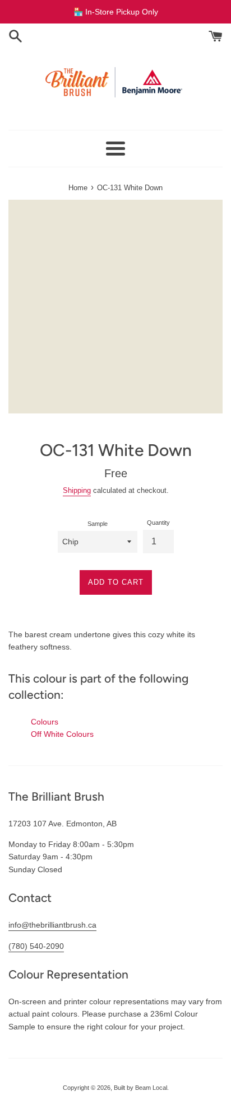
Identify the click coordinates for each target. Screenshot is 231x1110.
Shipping (77, 490)
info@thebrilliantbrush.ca (52, 924)
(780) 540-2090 (36, 946)
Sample (97, 523)
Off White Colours (62, 734)
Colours (44, 721)
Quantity (158, 522)
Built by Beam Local (140, 1087)
